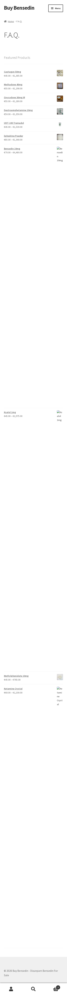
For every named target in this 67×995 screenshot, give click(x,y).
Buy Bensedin (19, 7)
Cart (52, 986)
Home (11, 21)
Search (33, 989)
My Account (11, 989)
